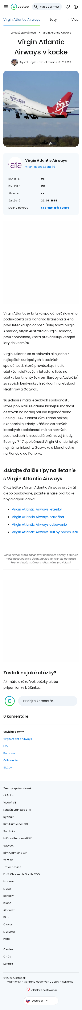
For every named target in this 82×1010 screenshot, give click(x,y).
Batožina (9, 753)
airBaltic (8, 795)
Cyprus (8, 924)
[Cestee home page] (20, 7)
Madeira (8, 881)
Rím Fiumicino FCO (15, 824)
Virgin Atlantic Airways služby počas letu (45, 532)
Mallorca (9, 931)
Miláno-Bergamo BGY (17, 838)
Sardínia (9, 831)
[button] (6, 6)
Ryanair (8, 817)
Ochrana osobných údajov (41, 981)
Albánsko (9, 910)
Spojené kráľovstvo (55, 207)
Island (7, 903)
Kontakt (8, 963)
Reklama (68, 981)
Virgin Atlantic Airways (21, 19)
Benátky (8, 896)
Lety (53, 19)
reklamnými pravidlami (56, 562)
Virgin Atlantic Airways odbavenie (39, 524)
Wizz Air (8, 860)
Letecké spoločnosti (23, 32)
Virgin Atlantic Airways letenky (37, 509)
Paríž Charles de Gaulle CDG (21, 874)
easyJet (8, 845)
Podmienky (14, 981)
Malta (7, 888)
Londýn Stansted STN (17, 810)
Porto (6, 939)
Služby (7, 767)
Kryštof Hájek (28, 62)
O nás (7, 956)
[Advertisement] (41, 262)
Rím (6, 917)
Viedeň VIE (9, 802)
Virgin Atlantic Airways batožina (38, 516)
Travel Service (12, 867)
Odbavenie (10, 760)
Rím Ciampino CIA (15, 853)
